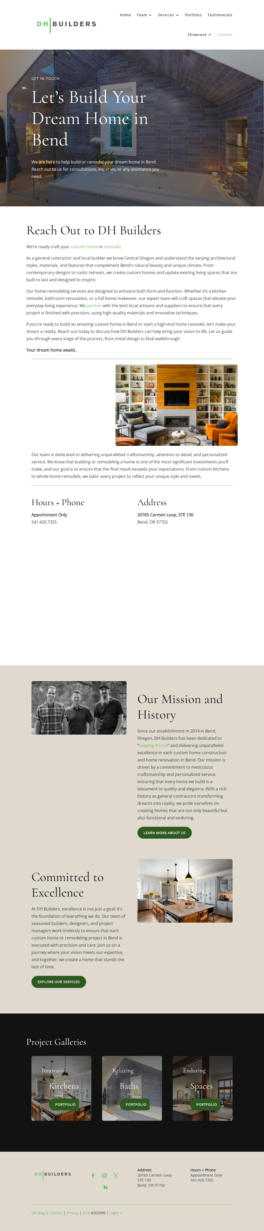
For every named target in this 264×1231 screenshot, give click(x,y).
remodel (112, 247)
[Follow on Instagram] (104, 1175)
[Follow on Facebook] (93, 1175)
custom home (84, 247)
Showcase (197, 34)
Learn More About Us (165, 832)
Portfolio (193, 14)
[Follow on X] (115, 1175)
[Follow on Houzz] (105, 1187)
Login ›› (116, 1212)
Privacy (73, 1212)
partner (94, 305)
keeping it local (153, 745)
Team (142, 14)
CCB (86, 1212)
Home (125, 14)
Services (166, 14)
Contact (225, 34)
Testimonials (220, 14)
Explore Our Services (59, 981)
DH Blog (38, 1212)
